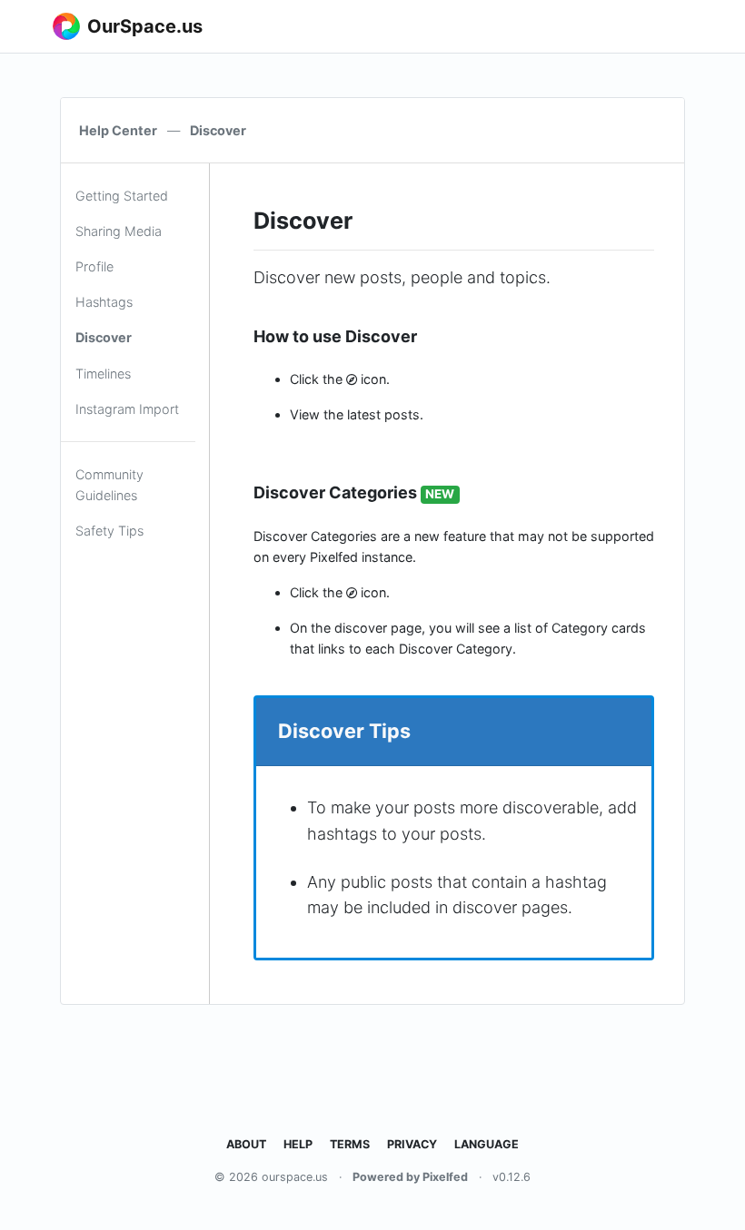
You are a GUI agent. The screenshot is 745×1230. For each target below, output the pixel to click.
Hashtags (104, 302)
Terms (350, 1144)
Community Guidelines (109, 485)
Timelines (103, 373)
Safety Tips (109, 530)
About (246, 1144)
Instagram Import (127, 409)
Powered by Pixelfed (410, 1177)
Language (486, 1144)
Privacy (412, 1144)
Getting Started (121, 195)
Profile (94, 266)
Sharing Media (118, 231)
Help (298, 1144)
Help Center (118, 130)
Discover (103, 337)
